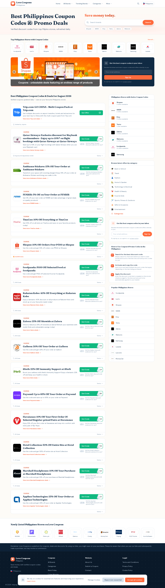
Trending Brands (82, 4)
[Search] (138, 4)
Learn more (31, 581)
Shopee (88, 29)
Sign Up (128, 77)
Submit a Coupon (91, 566)
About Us (88, 562)
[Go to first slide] (96, 72)
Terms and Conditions (130, 562)
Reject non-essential (113, 580)
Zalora (119, 29)
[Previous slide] (14, 72)
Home (58, 4)
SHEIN (97, 29)
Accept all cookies (134, 580)
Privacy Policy (127, 566)
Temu (111, 29)
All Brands (67, 4)
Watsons (127, 29)
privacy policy (127, 81)
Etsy (103, 29)
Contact (88, 570)
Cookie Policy (127, 570)
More (108, 4)
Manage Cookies (94, 580)
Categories (97, 4)
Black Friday (52, 570)
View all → (151, 39)
